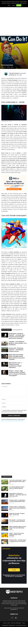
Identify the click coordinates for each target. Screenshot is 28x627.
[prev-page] (2, 379)
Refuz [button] (9, 5)
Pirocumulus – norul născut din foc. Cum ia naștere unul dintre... (17, 520)
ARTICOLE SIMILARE (6, 329)
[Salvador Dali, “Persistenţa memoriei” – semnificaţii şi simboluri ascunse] (4, 349)
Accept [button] (18, 5)
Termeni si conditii (6, 623)
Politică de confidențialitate (16, 623)
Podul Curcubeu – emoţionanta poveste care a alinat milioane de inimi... (17, 508)
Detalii (14, 5)
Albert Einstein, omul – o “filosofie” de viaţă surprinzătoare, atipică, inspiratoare (15, 365)
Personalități (14, 34)
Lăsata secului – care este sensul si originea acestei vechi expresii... (17, 540)
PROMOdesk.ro (14, 609)
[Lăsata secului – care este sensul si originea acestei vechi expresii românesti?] (4, 541)
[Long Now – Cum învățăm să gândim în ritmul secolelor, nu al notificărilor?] (4, 343)
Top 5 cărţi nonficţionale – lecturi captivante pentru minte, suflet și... (17, 481)
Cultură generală (7, 34)
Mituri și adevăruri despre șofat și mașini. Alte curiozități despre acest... (17, 528)
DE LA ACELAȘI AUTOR (17, 329)
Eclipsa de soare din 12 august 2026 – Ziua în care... (17, 514)
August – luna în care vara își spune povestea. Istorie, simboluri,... (16, 535)
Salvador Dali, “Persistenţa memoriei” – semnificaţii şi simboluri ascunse (16, 349)
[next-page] (4, 379)
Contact (23, 623)
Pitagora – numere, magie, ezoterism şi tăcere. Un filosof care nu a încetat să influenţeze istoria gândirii (17, 373)
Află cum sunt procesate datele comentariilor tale (12, 420)
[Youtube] (15, 618)
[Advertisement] (14, 18)
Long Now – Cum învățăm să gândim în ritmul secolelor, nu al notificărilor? (18, 343)
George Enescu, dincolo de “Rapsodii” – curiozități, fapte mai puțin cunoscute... (17, 495)
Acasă (2, 34)
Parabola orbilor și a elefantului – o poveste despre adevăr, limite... (17, 501)
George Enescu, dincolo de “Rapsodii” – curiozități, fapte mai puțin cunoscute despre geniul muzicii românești (17, 336)
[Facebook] (12, 618)
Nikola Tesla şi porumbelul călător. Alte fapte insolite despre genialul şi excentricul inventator (17, 357)
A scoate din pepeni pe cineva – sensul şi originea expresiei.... (17, 487)
